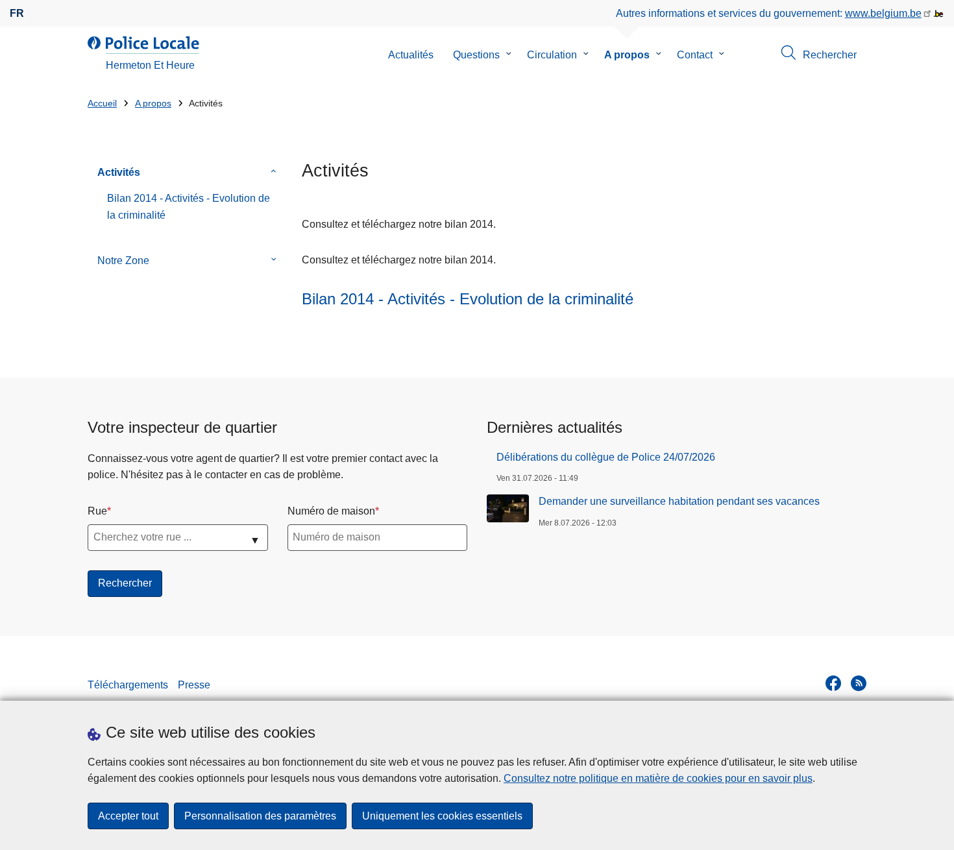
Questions (476, 54)
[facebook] (833, 683)
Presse (194, 684)
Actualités (411, 54)
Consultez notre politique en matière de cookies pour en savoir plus (658, 778)
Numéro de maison (331, 510)
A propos (627, 54)
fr (17, 13)
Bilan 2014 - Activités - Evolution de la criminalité (188, 207)
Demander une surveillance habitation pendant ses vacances (679, 501)
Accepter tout (128, 815)
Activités (118, 172)
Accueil (102, 103)
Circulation (552, 54)
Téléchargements (128, 684)
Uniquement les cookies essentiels (442, 815)
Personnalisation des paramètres (260, 815)
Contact (695, 54)
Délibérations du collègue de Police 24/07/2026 (605, 457)
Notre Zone (123, 260)
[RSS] (858, 683)
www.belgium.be (883, 13)
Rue (97, 510)
